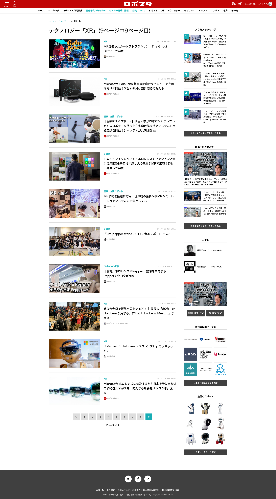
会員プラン (215, 313)
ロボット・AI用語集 (72, 11)
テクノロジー (173, 11)
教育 (225, 11)
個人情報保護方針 (151, 490)
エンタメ (215, 11)
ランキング (53, 11)
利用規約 (136, 490)
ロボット (153, 11)
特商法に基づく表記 (171, 490)
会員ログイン (196, 313)
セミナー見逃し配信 (119, 11)
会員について (138, 11)
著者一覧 (100, 490)
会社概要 (111, 490)
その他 (234, 11)
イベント (203, 11)
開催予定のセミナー (96, 11)
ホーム (41, 11)
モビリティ (189, 11)
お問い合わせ (124, 490)
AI (162, 11)
